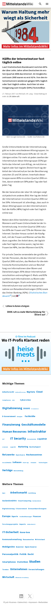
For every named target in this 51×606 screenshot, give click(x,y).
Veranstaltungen (36, 569)
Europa (6, 516)
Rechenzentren (34, 454)
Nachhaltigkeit (35, 447)
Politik (23, 554)
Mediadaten (43, 602)
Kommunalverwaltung (12, 539)
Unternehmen (18, 569)
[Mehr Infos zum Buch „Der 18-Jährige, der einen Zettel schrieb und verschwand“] (25, 29)
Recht (31, 554)
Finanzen (37, 516)
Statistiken (22, 562)
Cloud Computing (24, 501)
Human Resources (14, 431)
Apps (3, 493)
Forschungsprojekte (10, 524)
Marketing (23, 446)
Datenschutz (36, 501)
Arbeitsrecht (8, 392)
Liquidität (42, 438)
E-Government (9, 416)
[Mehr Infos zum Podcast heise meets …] (25, 353)
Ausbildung (32, 493)
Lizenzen (5, 447)
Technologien (43, 463)
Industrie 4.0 (31, 524)
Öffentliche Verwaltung (22, 577)
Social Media (6, 462)
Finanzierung (11, 424)
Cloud (39, 392)
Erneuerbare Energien (37, 508)
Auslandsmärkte (9, 500)
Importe (22, 524)
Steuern (33, 462)
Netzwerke (8, 454)
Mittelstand (40, 539)
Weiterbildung (18, 471)
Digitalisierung (12, 408)
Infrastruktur (37, 431)
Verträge (7, 470)
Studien (34, 561)
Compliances (6, 400)
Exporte (15, 516)
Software (17, 462)
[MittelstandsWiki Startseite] (16, 4)
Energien (19, 417)
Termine (5, 570)
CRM (13, 400)
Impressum (33, 602)
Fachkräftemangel (26, 517)
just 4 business (10, 602)
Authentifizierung (20, 392)
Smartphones (9, 561)
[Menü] (47, 4)
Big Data (31, 391)
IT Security (18, 438)
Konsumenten (31, 439)
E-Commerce (35, 409)
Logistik (13, 447)
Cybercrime (25, 399)
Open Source (20, 455)
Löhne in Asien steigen (17, 306)
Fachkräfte (30, 416)
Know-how (25, 532)
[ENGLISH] (18, 296)
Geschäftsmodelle (33, 424)
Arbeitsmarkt (18, 493)
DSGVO (26, 408)
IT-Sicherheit (10, 532)
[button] (40, 4)
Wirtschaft (8, 577)
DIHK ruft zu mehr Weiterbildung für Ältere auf (26, 313)
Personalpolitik (10, 554)
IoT (3, 439)
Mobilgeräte (8, 546)
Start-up (26, 463)
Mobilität (20, 547)
